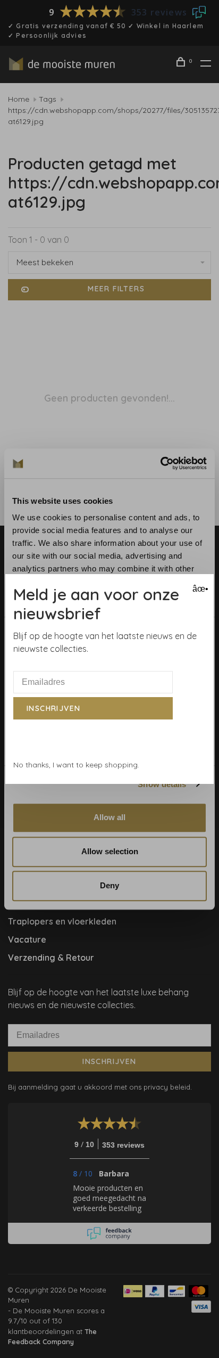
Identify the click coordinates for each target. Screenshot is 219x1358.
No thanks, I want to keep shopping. (76, 765)
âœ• (199, 588)
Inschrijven (53, 708)
